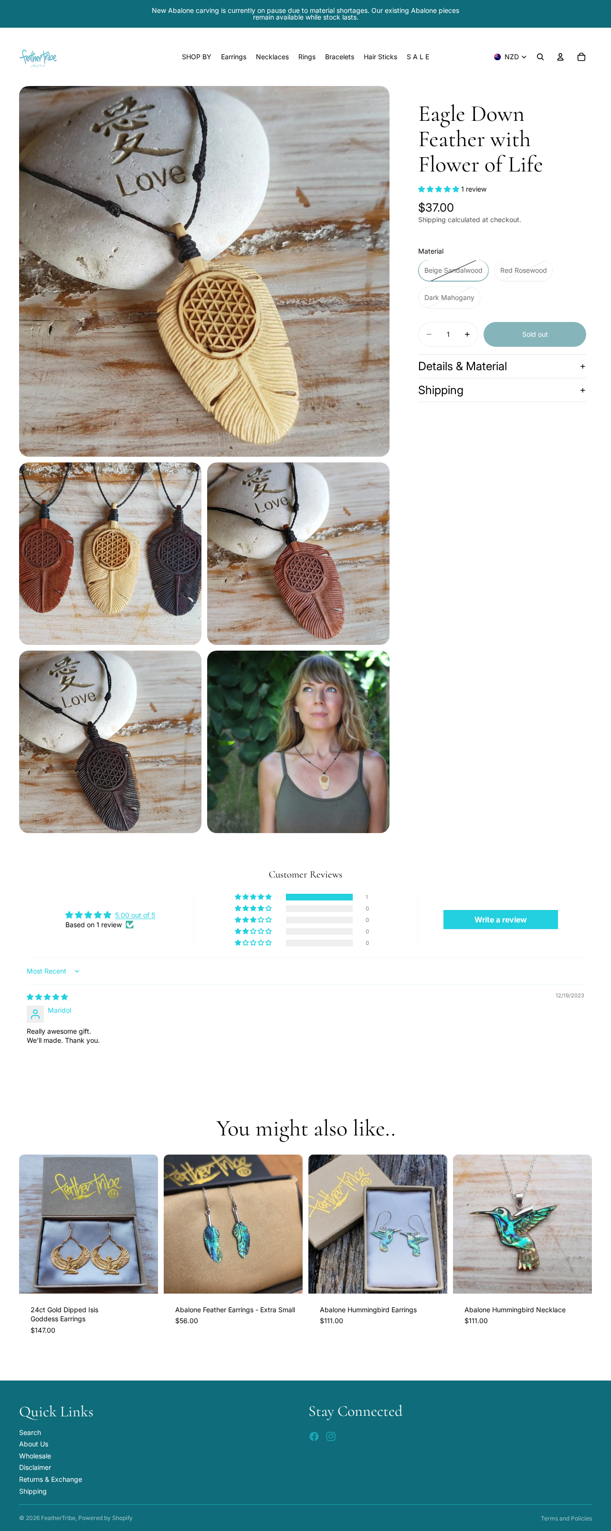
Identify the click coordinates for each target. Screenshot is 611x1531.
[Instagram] (331, 1437)
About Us (33, 1444)
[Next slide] (143, 1223)
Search (30, 1432)
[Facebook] (314, 1437)
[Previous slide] (33, 1223)
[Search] (540, 56)
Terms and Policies (566, 1518)
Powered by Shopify (105, 1517)
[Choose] (287, 1278)
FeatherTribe (58, 1517)
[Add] (143, 1278)
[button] (439, 189)
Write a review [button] (500, 919)
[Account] (560, 56)
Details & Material (462, 366)
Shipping (441, 390)
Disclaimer (35, 1468)
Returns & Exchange (50, 1479)
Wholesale (35, 1456)
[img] (47, 997)
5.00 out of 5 (135, 915)
